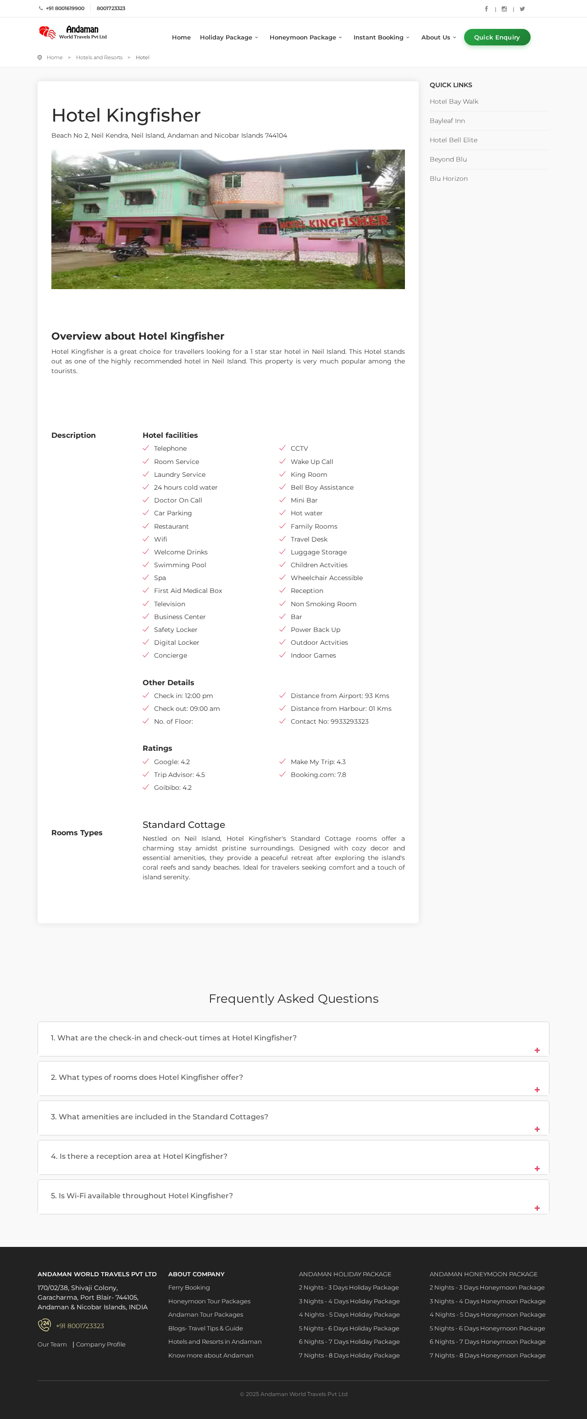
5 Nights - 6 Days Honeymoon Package (487, 1328)
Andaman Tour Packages (205, 1314)
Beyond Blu (448, 159)
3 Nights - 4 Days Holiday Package (349, 1301)
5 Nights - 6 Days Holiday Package (349, 1328)
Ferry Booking (189, 1287)
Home (181, 37)
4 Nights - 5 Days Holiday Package (349, 1314)
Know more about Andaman (211, 1355)
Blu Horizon (449, 178)
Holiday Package (226, 37)
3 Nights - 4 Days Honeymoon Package (488, 1301)
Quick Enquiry (497, 37)
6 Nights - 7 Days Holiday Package (349, 1341)
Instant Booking (379, 37)
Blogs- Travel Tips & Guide (205, 1328)
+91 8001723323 (80, 1326)
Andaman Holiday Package (345, 1274)
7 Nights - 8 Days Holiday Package (349, 1355)
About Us (435, 37)
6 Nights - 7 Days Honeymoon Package (488, 1341)
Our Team (52, 1344)
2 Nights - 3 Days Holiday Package (349, 1287)
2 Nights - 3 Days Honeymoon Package (487, 1287)
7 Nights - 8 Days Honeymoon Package (488, 1355)
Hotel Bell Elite (453, 140)
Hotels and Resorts (99, 57)
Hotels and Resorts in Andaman (215, 1341)
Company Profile (101, 1344)
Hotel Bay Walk (454, 101)
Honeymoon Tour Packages (209, 1301)
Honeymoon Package (303, 37)
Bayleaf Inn (447, 121)
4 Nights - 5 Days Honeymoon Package (488, 1314)
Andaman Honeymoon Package (484, 1274)
